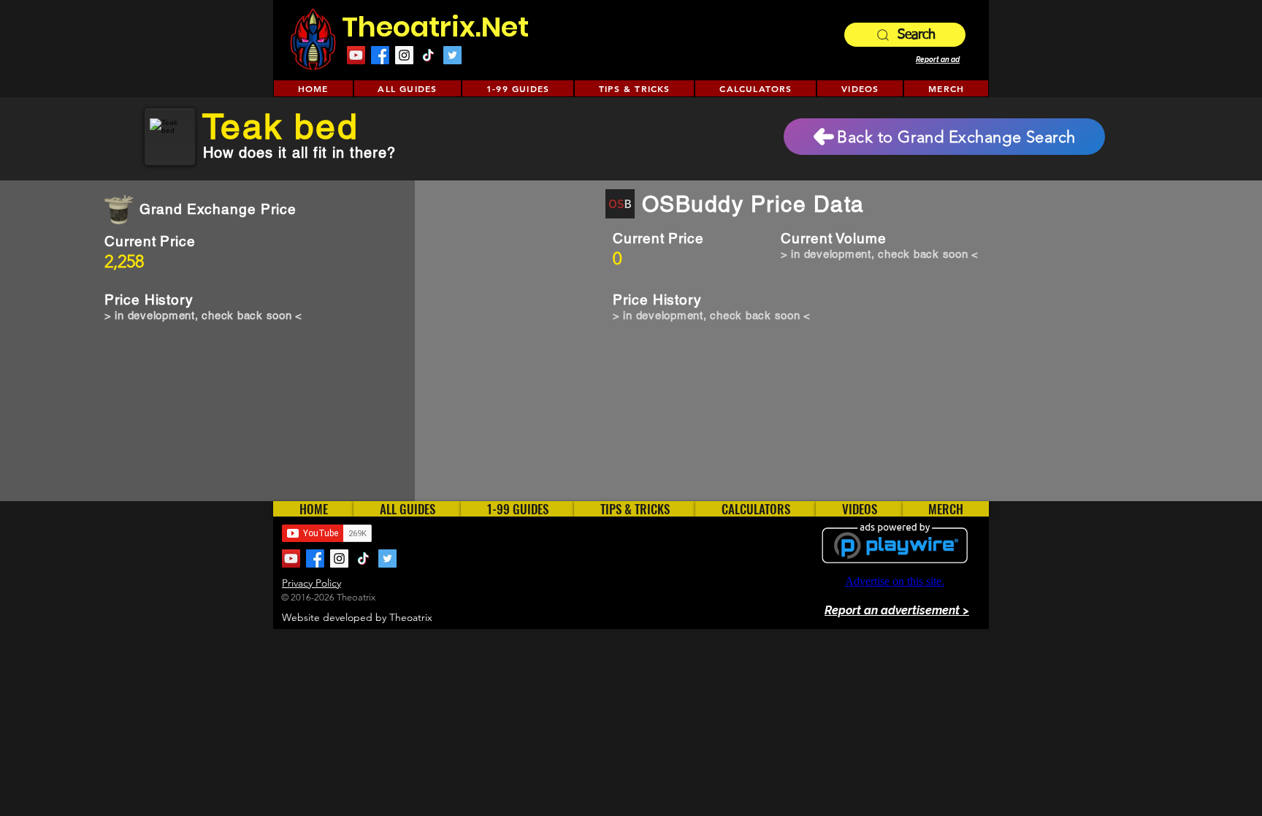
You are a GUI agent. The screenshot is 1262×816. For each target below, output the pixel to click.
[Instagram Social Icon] (404, 55)
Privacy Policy (311, 583)
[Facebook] (380, 55)
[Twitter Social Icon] (452, 55)
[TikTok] (428, 55)
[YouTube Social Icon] (356, 55)
